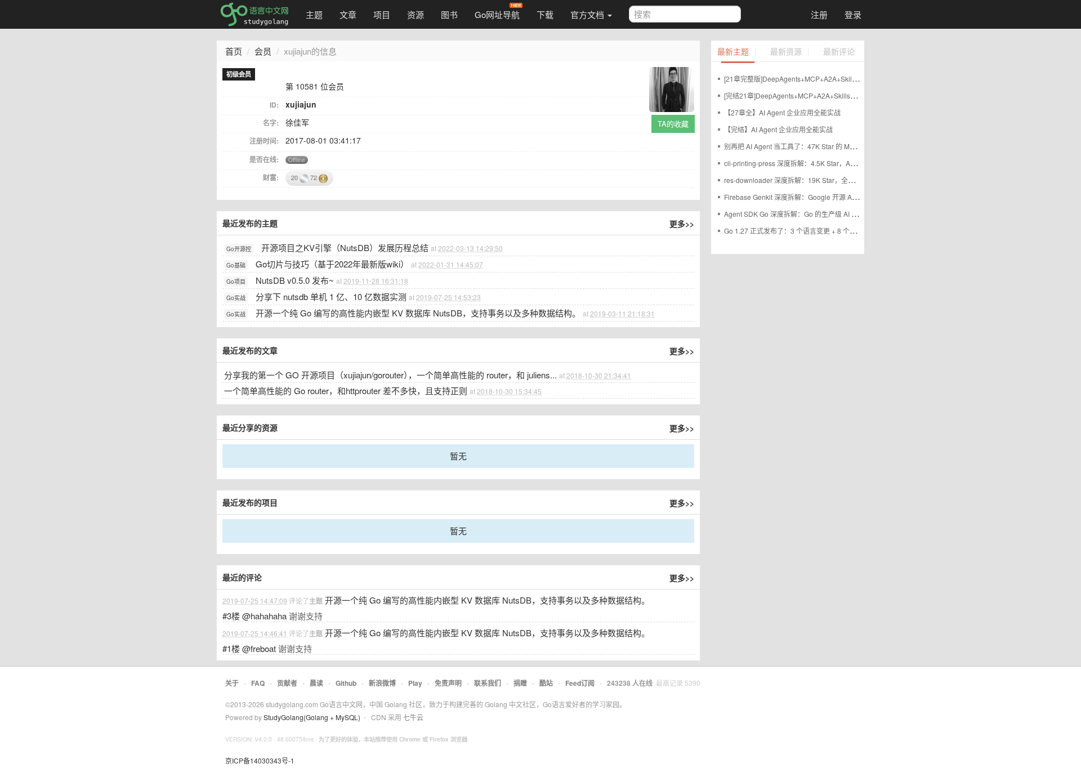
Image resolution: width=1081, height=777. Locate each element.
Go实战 (235, 298)
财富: (271, 177)
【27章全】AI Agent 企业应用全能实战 (782, 112)
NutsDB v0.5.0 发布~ (295, 280)
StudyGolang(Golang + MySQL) (311, 717)
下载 (545, 14)
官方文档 (588, 14)
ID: (274, 105)
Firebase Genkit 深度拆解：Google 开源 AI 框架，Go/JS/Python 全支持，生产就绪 (848, 197)
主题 (314, 14)
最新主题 (733, 52)
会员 (262, 51)
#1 (231, 648)
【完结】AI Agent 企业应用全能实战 (778, 129)
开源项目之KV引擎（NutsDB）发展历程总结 (344, 247)
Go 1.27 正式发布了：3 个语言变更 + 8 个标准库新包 (803, 230)
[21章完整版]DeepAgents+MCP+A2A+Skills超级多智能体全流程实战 (827, 78)
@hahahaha (264, 616)
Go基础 (235, 265)
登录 (853, 14)
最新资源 (786, 52)
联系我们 (487, 683)
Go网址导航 (497, 14)
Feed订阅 (580, 683)
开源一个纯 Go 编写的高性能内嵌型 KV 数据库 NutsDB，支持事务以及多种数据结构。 (418, 313)
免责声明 (448, 683)
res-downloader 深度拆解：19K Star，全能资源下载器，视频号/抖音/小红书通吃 (845, 180)
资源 (415, 14)
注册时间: (264, 141)
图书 (449, 14)
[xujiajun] (671, 88)
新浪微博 (382, 683)
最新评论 (839, 52)
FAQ (258, 683)
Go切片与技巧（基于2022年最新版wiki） (332, 264)
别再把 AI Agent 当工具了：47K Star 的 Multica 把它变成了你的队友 (826, 146)
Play (415, 683)
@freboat (259, 648)
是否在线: (264, 159)
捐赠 (520, 683)
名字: (271, 123)
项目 (381, 14)
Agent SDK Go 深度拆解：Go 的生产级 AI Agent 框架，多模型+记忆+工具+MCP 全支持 (856, 213)
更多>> (681, 223)
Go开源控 (238, 249)
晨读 (316, 683)
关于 (232, 683)
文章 (348, 14)
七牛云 (413, 717)
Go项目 (235, 281)
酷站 (546, 683)
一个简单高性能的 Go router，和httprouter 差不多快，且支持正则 (345, 390)
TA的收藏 (673, 123)
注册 (819, 14)
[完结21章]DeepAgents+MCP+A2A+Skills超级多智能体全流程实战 (824, 95)
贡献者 (287, 683)
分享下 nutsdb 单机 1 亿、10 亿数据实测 (331, 296)
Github (346, 683)
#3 (231, 616)
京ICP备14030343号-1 (259, 760)
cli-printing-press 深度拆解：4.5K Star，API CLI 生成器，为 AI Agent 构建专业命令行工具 (859, 163)
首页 (233, 51)
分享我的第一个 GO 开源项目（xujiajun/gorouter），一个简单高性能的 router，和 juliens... (390, 375)
